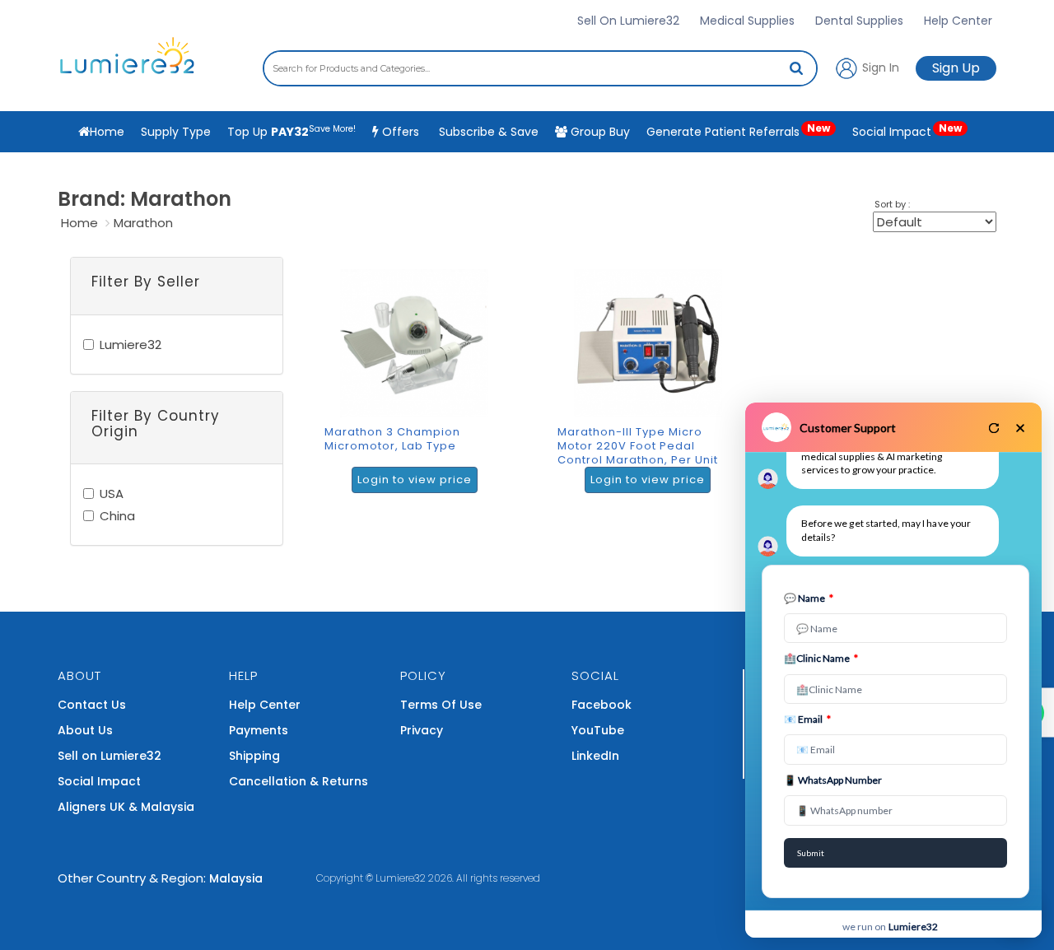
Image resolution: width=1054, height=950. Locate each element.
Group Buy (598, 131)
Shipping (254, 755)
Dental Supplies (859, 20)
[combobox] (540, 68)
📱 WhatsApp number (833, 780)
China (117, 515)
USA (112, 493)
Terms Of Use (441, 704)
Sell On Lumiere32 (628, 20)
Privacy (421, 730)
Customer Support (848, 428)
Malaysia (236, 878)
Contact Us (92, 704)
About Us (85, 730)
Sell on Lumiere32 (109, 755)
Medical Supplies (747, 20)
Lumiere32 (130, 344)
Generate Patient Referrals (738, 130)
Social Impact (907, 130)
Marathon (143, 222)
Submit (810, 853)
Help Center (958, 20)
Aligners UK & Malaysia (126, 807)
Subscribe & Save (487, 131)
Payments (258, 730)
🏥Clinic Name (821, 658)
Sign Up (956, 67)
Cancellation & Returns (298, 781)
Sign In (879, 66)
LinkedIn (595, 755)
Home (79, 222)
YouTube (597, 730)
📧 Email (807, 719)
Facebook (601, 704)
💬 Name (808, 598)
